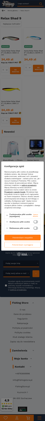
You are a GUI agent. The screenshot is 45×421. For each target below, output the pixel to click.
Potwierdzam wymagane (22, 245)
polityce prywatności (29, 185)
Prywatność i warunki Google (14, 192)
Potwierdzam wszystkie (22, 237)
